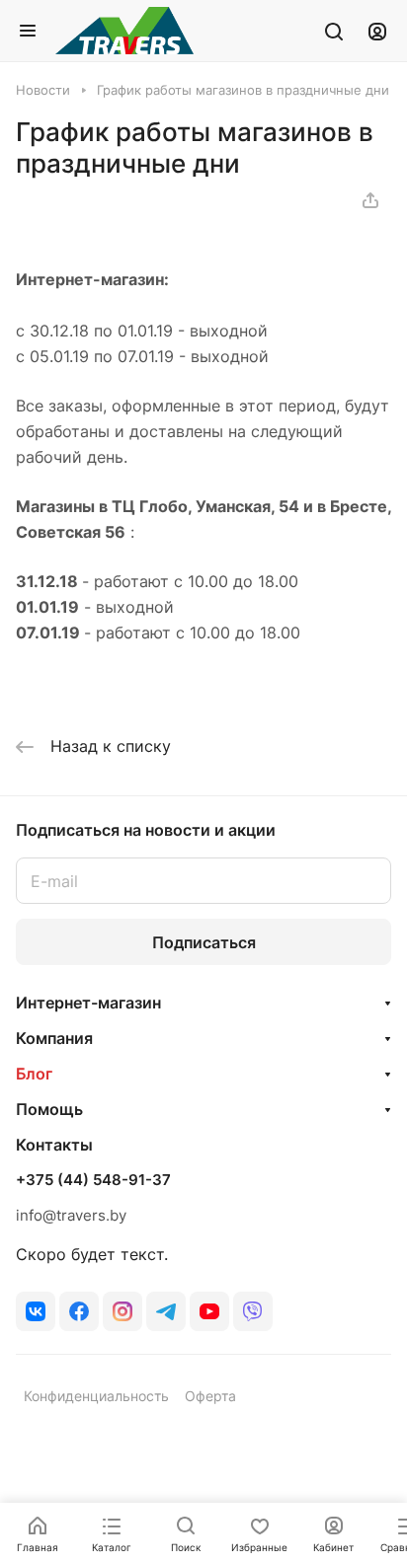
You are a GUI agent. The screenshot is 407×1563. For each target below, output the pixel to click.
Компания (54, 1038)
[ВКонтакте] (35, 1311)
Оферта (210, 1395)
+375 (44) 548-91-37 (93, 1180)
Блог (34, 1073)
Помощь (49, 1109)
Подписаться (204, 942)
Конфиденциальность (96, 1395)
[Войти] (377, 30)
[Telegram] (166, 1311)
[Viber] (253, 1311)
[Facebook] (79, 1311)
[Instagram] (122, 1311)
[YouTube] (209, 1311)
